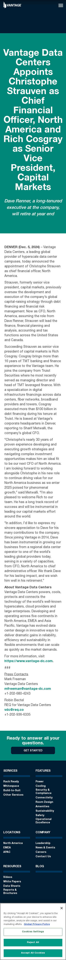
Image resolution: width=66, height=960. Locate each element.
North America (13, 843)
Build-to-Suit (12, 790)
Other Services (13, 795)
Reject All (33, 942)
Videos (7, 877)
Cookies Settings (33, 932)
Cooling (41, 786)
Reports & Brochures (10, 892)
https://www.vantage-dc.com (28, 661)
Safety (40, 815)
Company (43, 832)
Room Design (44, 802)
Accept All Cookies (33, 953)
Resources (12, 866)
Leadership (43, 843)
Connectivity (44, 798)
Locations (11, 832)
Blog (40, 866)
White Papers (12, 881)
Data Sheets (11, 886)
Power (40, 782)
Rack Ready (11, 782)
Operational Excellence (44, 821)
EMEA (7, 848)
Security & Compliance (44, 792)
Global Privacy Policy (37, 924)
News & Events (45, 848)
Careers (41, 852)
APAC (6, 852)
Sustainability (45, 811)
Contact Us (43, 856)
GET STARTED (33, 751)
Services (10, 771)
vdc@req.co (14, 710)
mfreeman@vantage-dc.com (27, 689)
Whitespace (11, 786)
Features (43, 771)
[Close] (62, 908)
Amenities (42, 806)
